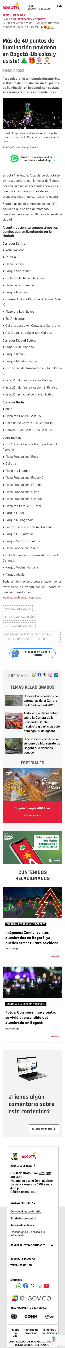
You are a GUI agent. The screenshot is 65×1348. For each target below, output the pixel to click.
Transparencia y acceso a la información (27, 1233)
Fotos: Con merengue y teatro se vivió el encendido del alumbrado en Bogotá (31, 1017)
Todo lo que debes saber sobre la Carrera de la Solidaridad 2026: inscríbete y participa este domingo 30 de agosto (42, 722)
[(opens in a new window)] (50, 675)
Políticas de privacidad (31, 1331)
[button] (34, 675)
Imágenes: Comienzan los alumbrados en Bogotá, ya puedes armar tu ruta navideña (31, 937)
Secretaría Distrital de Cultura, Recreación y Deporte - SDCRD (28, 636)
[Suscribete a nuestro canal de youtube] (46, 1285)
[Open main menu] (23, 5)
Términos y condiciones (49, 1331)
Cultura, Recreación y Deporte (25, 19)
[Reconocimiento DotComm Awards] (31, 1316)
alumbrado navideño (19, 617)
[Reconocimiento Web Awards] (49, 1316)
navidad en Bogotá (18, 609)
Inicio (6, 15)
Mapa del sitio (15, 1333)
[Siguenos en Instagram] (39, 1285)
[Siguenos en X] (32, 1285)
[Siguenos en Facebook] (18, 1285)
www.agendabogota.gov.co (21, 597)
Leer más (55, 956)
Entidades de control (23, 1218)
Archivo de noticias (22, 1225)
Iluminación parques (19, 626)
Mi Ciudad (19, 15)
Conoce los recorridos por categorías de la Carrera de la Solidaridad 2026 (41, 700)
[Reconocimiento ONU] (13, 1316)
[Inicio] (11, 6)
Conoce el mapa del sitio (25, 1211)
